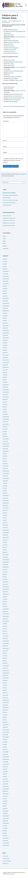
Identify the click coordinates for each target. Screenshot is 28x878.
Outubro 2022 (5, 365)
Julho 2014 (5, 596)
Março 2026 (5, 268)
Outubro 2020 (5, 421)
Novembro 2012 (6, 643)
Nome (4, 140)
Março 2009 (5, 749)
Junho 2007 (5, 801)
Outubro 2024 (5, 308)
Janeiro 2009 (5, 754)
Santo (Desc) (10, 44)
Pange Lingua (19, 80)
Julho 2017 (5, 512)
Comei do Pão (12, 49)
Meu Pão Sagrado (13, 78)
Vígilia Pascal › (21, 106)
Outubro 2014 (5, 591)
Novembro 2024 (6, 305)
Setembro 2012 (6, 648)
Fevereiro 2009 (5, 751)
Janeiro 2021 (5, 414)
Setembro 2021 (6, 397)
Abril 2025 (5, 293)
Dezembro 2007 (6, 786)
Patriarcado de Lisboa (7, 205)
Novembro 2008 (6, 759)
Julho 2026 (5, 259)
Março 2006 (5, 835)
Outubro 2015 (5, 564)
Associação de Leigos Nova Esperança (10, 195)
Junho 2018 (5, 485)
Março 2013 (5, 633)
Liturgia (10, 26)
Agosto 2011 (5, 680)
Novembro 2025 (6, 278)
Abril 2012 (5, 660)
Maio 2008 (5, 774)
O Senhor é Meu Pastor (12, 53)
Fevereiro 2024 (5, 325)
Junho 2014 (5, 599)
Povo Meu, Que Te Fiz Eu (18, 97)
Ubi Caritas (10, 72)
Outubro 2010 (5, 705)
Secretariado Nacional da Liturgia (9, 202)
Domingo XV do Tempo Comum (9, 220)
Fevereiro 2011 (5, 695)
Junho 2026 (5, 261)
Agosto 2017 (5, 510)
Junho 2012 (5, 655)
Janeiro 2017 (5, 527)
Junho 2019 (5, 456)
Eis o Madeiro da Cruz (18, 94)
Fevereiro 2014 (5, 608)
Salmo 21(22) (10, 35)
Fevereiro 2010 (5, 724)
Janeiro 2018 (5, 498)
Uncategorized (5, 248)
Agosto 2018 (5, 480)
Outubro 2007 (5, 791)
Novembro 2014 (6, 589)
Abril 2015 (5, 576)
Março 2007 (5, 808)
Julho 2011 (5, 682)
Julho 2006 (5, 825)
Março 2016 (5, 552)
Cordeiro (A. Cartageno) (15, 76)
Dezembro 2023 (6, 330)
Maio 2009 (5, 744)
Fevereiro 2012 (5, 665)
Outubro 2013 (5, 618)
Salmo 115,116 (10, 65)
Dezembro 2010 (6, 700)
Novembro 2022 (6, 362)
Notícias (4, 243)
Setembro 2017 (6, 507)
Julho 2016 (5, 542)
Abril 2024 (5, 320)
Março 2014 (5, 606)
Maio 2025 (5, 291)
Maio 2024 (5, 318)
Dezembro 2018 (6, 470)
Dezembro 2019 (6, 443)
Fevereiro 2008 (5, 781)
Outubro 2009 (5, 734)
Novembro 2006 (6, 818)
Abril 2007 (5, 806)
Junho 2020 (5, 429)
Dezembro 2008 (6, 756)
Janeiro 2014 (5, 611)
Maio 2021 (5, 406)
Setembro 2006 (6, 823)
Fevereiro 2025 (5, 298)
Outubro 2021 (5, 394)
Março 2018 (5, 493)
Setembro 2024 (6, 310)
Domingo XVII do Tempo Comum (9, 218)
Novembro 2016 (6, 532)
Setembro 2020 (6, 424)
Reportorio (5, 245)
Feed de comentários (7, 861)
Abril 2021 (5, 409)
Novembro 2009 (6, 732)
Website (5, 152)
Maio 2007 (5, 803)
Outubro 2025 (5, 281)
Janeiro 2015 (5, 584)
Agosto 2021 (5, 399)
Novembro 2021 (6, 392)
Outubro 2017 (5, 505)
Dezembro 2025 (6, 276)
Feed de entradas (6, 858)
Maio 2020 (5, 431)
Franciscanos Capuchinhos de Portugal (10, 200)
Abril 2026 (5, 266)
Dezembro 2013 (6, 613)
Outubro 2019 (5, 448)
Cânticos (4, 236)
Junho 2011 (5, 685)
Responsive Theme (11, 873)
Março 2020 (5, 436)
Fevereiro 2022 (5, 384)
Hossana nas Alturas (13, 29)
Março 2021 (5, 411)
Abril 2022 (5, 379)
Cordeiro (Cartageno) (13, 47)
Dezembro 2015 (6, 559)
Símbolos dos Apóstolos (12, 40)
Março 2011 (5, 692)
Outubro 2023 (5, 335)
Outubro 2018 (5, 475)
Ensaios (4, 238)
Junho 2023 (5, 345)
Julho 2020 (5, 426)
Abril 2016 (5, 549)
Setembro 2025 (6, 283)
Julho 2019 (5, 453)
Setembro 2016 (6, 537)
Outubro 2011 (5, 675)
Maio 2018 (5, 488)
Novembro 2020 (6, 419)
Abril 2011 (5, 690)
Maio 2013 (5, 628)
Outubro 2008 (5, 761)
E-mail (4, 146)
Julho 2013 (5, 623)
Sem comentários (6, 22)
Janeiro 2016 (5, 557)
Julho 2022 (5, 372)
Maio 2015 (5, 574)
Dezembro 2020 (6, 416)
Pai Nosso (11, 46)
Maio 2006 (5, 830)
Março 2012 (5, 663)
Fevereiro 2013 (5, 636)
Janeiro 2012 (5, 668)
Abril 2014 (5, 604)
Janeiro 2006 (5, 840)
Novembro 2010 (6, 702)
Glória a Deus (10, 63)
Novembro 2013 (6, 616)
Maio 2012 (5, 658)
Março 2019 (5, 463)
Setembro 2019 (6, 451)
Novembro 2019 (6, 446)
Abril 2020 (5, 434)
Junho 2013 (5, 626)
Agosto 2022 (5, 369)
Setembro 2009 (6, 737)
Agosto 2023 (5, 340)
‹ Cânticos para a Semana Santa (10, 106)
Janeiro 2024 (5, 328)
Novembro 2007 (6, 788)
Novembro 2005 (6, 845)
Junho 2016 (5, 544)
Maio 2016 (5, 547)
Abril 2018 (5, 490)
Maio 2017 (5, 517)
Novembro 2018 (6, 473)
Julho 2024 (5, 313)
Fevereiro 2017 (5, 525)
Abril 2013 (5, 631)
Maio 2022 (5, 377)
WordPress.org (5, 863)
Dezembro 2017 (6, 500)
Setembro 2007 (6, 793)
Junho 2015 (5, 572)
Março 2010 (5, 722)
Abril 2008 (5, 776)
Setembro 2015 (6, 567)
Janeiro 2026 (5, 273)
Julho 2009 (5, 739)
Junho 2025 (5, 288)
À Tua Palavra (11, 60)
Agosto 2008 (5, 766)
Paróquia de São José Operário (9, 192)
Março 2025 (5, 296)
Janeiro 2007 (5, 813)
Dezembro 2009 (6, 729)
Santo (8, 74)
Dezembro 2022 (6, 360)
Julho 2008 (5, 769)
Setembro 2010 (6, 707)
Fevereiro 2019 (5, 466)
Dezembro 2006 (6, 815)
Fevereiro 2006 (5, 838)
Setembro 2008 (6, 764)
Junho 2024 (5, 315)
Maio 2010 (5, 717)
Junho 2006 (5, 828)
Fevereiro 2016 (5, 554)
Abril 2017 (5, 520)
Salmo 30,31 (10, 88)
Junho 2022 (5, 374)
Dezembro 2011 (6, 670)
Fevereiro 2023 (5, 355)
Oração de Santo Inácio (13, 42)
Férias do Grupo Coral (7, 215)
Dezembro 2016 (6, 530)
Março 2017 (5, 522)
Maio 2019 (5, 458)
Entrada (4, 241)
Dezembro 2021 (6, 389)
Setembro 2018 (6, 478)
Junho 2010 (5, 714)
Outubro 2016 (5, 535)
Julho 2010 (5, 712)
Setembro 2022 (6, 367)
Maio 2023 (5, 347)
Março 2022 (5, 382)
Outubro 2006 (5, 820)
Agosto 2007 (5, 796)
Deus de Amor (12, 51)
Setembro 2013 (6, 621)
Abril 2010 (5, 719)
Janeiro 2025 (5, 300)
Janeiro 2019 (5, 468)
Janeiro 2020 (5, 441)
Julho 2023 (5, 342)
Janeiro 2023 (5, 357)
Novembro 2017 (6, 503)
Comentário (6, 121)
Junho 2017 (5, 515)
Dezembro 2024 (6, 303)
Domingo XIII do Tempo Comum (9, 225)
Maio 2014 (5, 601)
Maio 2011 (5, 687)
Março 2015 (5, 579)
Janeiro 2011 (5, 697)
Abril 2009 (5, 746)
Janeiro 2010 (5, 727)
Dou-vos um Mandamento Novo (16, 71)
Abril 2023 (5, 350)
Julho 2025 (5, 286)
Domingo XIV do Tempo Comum (9, 223)
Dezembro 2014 (6, 586)
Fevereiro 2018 (5, 495)
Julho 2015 (5, 569)
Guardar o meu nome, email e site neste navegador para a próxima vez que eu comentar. (13, 160)
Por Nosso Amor (16, 99)
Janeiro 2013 (5, 638)
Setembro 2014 (6, 594)
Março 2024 (5, 323)
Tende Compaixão (18, 61)
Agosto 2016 (5, 539)
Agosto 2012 (5, 650)
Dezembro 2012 (6, 641)
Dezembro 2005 (6, 843)
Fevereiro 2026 (5, 271)
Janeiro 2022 (5, 387)
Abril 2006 (5, 833)
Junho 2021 (5, 404)
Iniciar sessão (5, 856)
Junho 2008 (5, 771)
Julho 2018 (5, 483)
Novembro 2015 (6, 562)
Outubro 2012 (5, 645)
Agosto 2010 (5, 710)
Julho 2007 (5, 798)
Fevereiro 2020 (5, 438)
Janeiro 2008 (5, 783)
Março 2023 (5, 352)
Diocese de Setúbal (6, 197)
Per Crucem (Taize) (17, 96)
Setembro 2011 (5, 677)
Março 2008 (5, 779)
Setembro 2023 (6, 337)
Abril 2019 (5, 461)
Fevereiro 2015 (5, 581)
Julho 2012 (5, 653)
